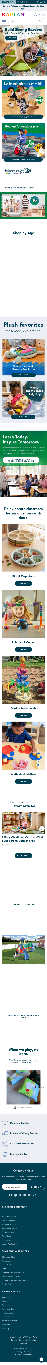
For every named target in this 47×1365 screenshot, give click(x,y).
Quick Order (7, 1264)
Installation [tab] (23, 928)
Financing (6, 1240)
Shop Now (24, 583)
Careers (5, 1301)
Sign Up (36, 1186)
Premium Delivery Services (13, 1272)
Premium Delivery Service (23, 1133)
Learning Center (18, 1154)
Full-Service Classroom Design (15, 1280)
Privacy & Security (23, 1351)
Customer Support (9, 1212)
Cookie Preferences (23, 1354)
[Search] (40, 20)
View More (24, 855)
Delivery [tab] (23, 922)
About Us (6, 1297)
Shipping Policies (9, 1224)
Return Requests (9, 1220)
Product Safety (8, 1312)
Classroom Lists (8, 1257)
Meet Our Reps (8, 1309)
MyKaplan (6, 1260)
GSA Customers (8, 1232)
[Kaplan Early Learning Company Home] (13, 14)
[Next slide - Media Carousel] (43, 1087)
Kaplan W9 (6, 1324)
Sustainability (7, 1316)
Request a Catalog (19, 1123)
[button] (44, 2)
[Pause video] (4, 214)
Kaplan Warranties (9, 1228)
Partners (5, 1305)
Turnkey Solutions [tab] (23, 904)
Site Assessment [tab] (23, 910)
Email (32, 1348)
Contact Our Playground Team (23, 1017)
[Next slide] (42, 828)
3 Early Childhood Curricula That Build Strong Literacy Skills (22, 839)
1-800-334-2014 (20, 1348)
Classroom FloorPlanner (22, 1143)
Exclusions (6, 1236)
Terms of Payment (9, 1320)
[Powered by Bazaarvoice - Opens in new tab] (23, 1107)
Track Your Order (9, 1216)
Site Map (5, 1328)
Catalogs (5, 1268)
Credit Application (9, 1243)
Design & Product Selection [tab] (23, 916)
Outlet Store (7, 1284)
